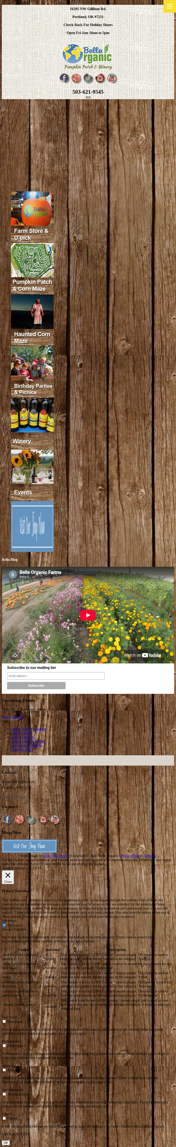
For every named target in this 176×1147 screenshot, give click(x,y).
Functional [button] (9, 1017)
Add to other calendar (26, 745)
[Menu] (169, 6)
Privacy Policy (131, 856)
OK (6, 1142)
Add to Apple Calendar (28, 741)
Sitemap (150, 856)
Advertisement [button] (12, 1090)
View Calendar (13, 717)
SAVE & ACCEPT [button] (16, 1134)
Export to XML (22, 749)
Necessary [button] (9, 921)
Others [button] (6, 1114)
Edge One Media (55, 856)
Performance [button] (11, 1041)
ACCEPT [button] (35, 868)
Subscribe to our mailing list (31, 668)
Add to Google (22, 733)
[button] (5, 721)
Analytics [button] (9, 1065)
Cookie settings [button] (14, 868)
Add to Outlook (22, 737)
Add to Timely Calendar (28, 729)
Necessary (14, 925)
